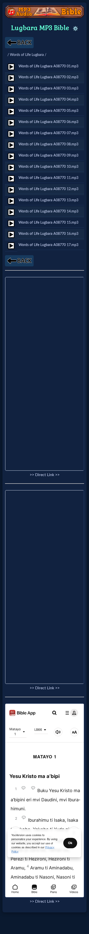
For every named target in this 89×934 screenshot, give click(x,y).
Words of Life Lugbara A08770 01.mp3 (48, 66)
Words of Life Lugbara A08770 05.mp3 (48, 111)
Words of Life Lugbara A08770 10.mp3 (48, 166)
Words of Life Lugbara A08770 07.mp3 (48, 133)
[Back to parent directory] (19, 42)
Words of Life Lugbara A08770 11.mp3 (48, 178)
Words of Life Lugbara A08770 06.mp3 (48, 122)
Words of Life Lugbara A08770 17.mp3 (48, 245)
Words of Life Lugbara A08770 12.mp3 (48, 189)
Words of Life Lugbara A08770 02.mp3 (48, 77)
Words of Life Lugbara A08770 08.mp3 (48, 144)
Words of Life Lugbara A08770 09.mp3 (48, 155)
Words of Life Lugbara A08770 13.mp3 (48, 200)
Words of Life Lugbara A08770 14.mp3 (48, 211)
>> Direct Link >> (45, 475)
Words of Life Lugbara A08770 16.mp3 (48, 234)
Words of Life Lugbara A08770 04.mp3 (48, 99)
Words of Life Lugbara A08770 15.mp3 (48, 222)
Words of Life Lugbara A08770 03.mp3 (48, 88)
